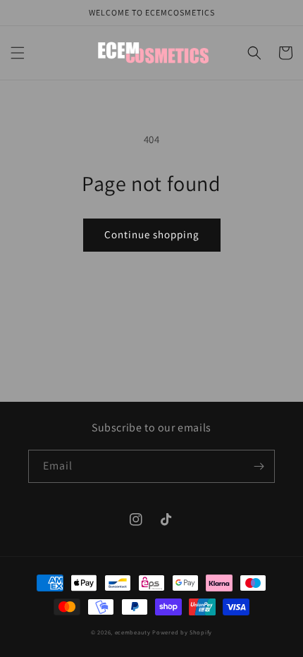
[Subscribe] (258, 466)
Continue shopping (151, 234)
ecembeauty (133, 632)
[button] (17, 52)
